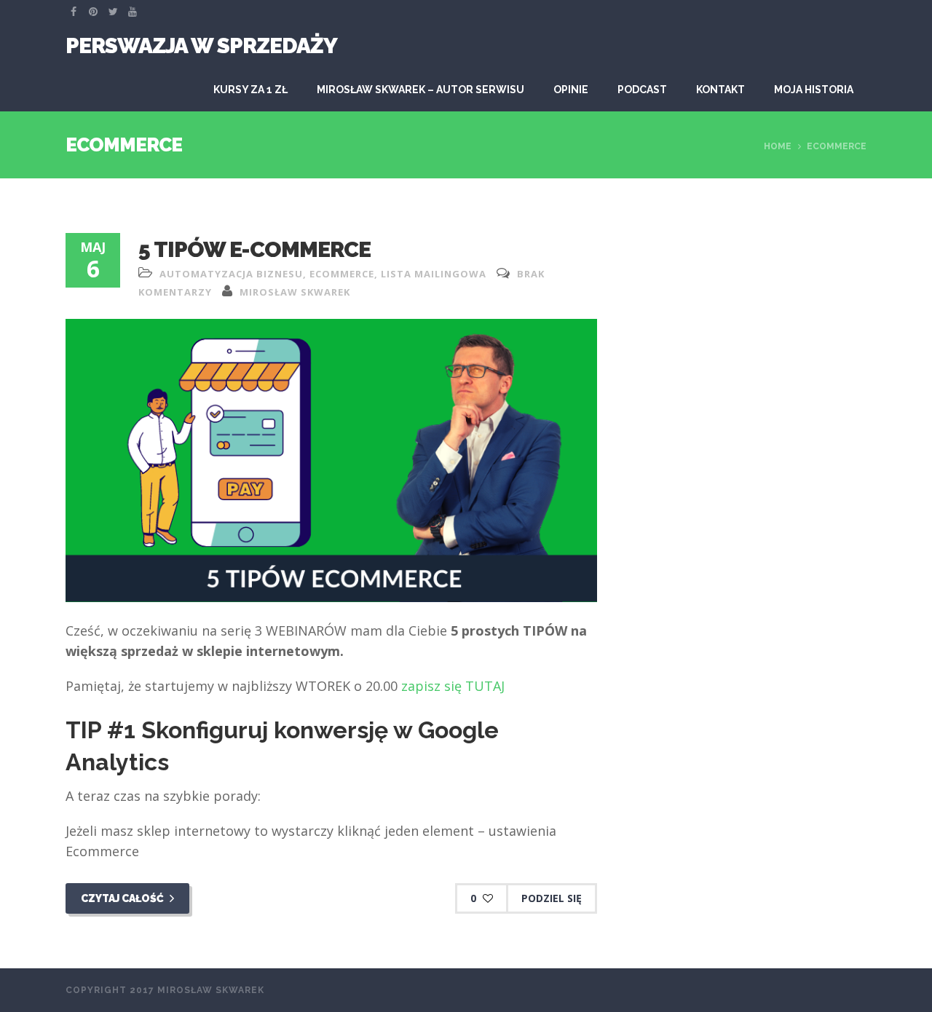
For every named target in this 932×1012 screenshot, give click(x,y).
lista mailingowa (433, 273)
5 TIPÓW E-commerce (254, 249)
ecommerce (341, 273)
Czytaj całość (123, 898)
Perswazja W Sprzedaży (201, 45)
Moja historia (813, 89)
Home (777, 146)
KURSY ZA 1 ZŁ (250, 89)
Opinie (570, 89)
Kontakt (720, 89)
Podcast (642, 89)
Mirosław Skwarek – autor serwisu (420, 89)
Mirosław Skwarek (295, 292)
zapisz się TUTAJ (453, 686)
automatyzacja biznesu (231, 273)
